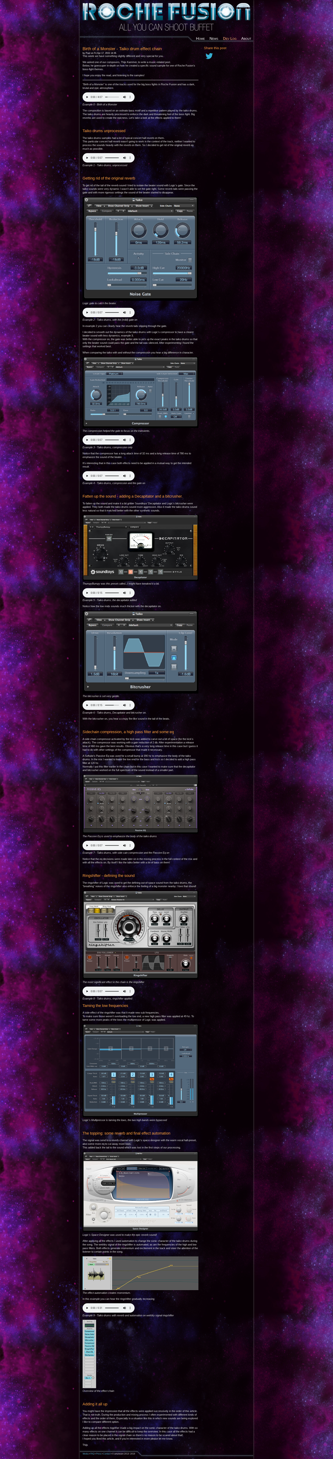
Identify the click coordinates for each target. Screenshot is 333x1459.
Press (98, 1454)
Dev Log (230, 38)
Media (86, 1454)
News (214, 38)
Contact (106, 1454)
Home (200, 38)
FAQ (92, 1454)
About (246, 38)
